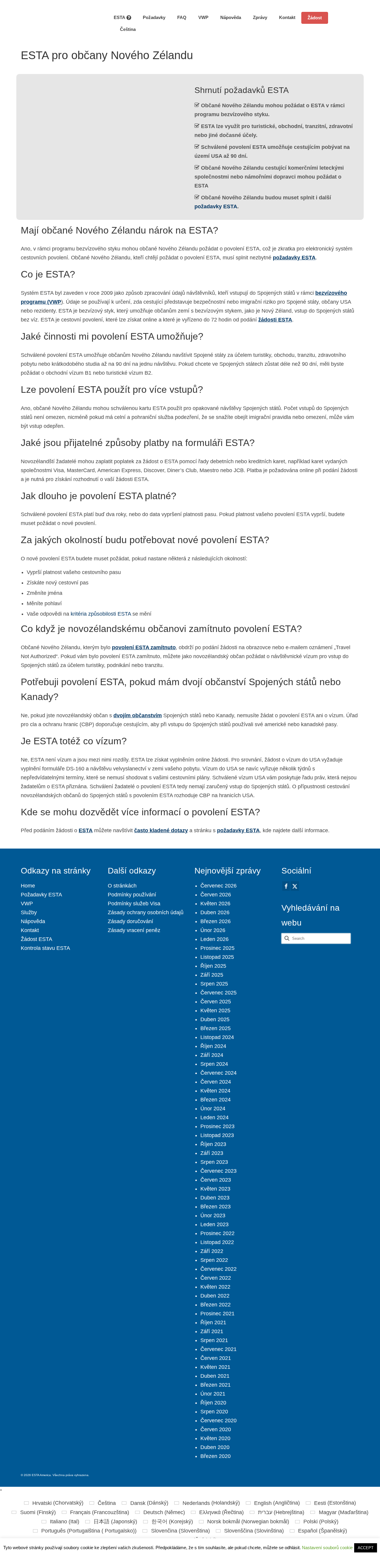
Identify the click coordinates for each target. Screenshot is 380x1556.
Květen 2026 (215, 904)
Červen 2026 (215, 895)
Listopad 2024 (217, 1037)
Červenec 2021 (218, 1349)
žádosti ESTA (275, 320)
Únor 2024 (212, 1109)
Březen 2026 (215, 921)
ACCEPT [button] (365, 1548)
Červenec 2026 (218, 886)
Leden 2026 (214, 939)
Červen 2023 (215, 1180)
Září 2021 (211, 1331)
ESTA (86, 830)
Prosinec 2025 (217, 948)
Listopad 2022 (217, 1242)
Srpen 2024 (214, 1064)
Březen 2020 (215, 1456)
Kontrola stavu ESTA (45, 948)
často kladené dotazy (161, 830)
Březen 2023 (215, 1207)
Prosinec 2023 (217, 1126)
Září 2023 (211, 1153)
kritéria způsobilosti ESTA (101, 614)
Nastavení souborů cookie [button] (327, 1547)
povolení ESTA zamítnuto (144, 647)
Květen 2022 (215, 1287)
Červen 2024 (215, 1082)
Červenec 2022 (218, 1269)
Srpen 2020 (214, 1412)
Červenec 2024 (218, 1073)
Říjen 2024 (213, 1046)
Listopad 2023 (217, 1135)
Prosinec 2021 (217, 1314)
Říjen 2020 (213, 1403)
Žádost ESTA (36, 939)
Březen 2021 (215, 1385)
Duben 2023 (214, 1198)
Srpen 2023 (214, 1162)
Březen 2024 (215, 1100)
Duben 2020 (214, 1447)
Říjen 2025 (213, 966)
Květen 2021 (215, 1367)
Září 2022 (211, 1251)
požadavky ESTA (215, 206)
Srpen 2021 (214, 1340)
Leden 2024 (214, 1117)
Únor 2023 (212, 1215)
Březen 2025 (215, 1028)
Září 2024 (211, 1055)
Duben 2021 (214, 1376)
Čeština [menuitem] (107, 1503)
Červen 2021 (215, 1358)
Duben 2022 (214, 1296)
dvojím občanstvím (137, 715)
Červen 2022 (215, 1278)
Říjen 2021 (213, 1322)
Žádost (315, 17)
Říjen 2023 (213, 1144)
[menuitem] (125, 29)
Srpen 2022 (214, 1260)
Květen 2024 (215, 1091)
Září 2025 (211, 975)
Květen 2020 (215, 1438)
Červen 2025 (215, 1002)
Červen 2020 (215, 1429)
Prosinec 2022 (217, 1233)
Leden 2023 (214, 1224)
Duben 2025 (214, 1019)
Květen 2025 (215, 1010)
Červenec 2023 (218, 1171)
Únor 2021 (212, 1394)
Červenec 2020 (218, 1420)
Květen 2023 (215, 1189)
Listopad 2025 (217, 957)
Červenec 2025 (218, 993)
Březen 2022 (215, 1305)
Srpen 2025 (214, 984)
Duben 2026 (214, 912)
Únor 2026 (212, 930)
